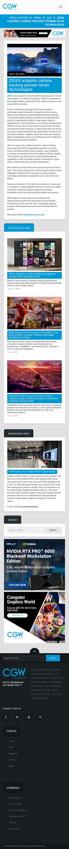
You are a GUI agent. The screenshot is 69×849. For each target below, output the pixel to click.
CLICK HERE (13, 507)
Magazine (13, 753)
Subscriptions (15, 798)
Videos (12, 760)
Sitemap (12, 823)
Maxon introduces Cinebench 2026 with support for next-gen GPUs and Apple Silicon (32, 275)
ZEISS (10, 96)
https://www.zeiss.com (34, 215)
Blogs (11, 766)
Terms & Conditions (18, 810)
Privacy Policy (15, 804)
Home (11, 741)
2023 (49, 17)
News (38, 17)
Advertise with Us (17, 816)
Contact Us (14, 829)
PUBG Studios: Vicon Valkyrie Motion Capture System (32, 471)
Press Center (19, 17)
